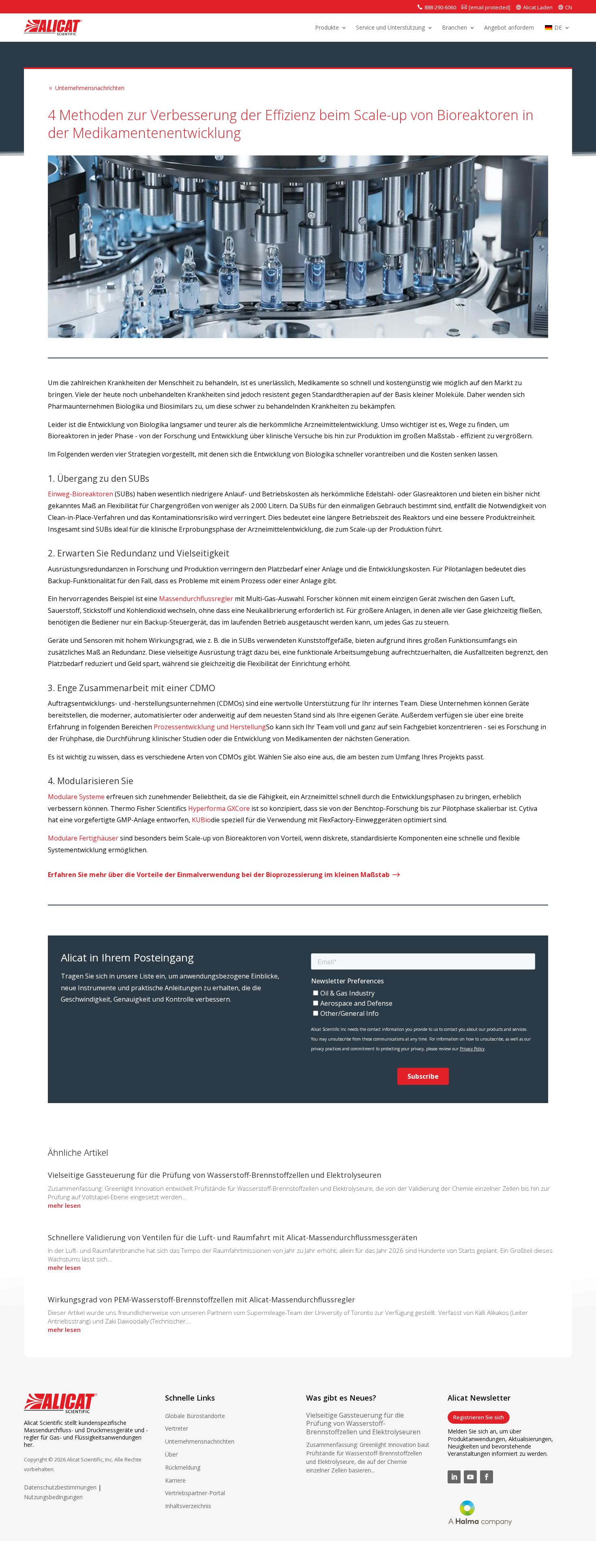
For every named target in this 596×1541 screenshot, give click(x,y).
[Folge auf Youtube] (470, 1476)
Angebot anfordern (509, 28)
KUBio (201, 819)
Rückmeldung (182, 1467)
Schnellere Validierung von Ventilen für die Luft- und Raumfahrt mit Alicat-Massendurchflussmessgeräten (232, 1237)
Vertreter (176, 1428)
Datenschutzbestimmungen (60, 1487)
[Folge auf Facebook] (486, 1476)
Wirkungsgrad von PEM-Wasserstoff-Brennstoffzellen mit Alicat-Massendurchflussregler (201, 1299)
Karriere (175, 1480)
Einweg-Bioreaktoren (80, 493)
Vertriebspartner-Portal (195, 1493)
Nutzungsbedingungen (53, 1497)
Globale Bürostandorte (195, 1416)
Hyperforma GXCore (219, 808)
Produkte (327, 28)
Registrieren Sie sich (478, 1417)
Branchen (454, 28)
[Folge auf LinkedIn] (454, 1476)
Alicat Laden (538, 7)
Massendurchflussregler (196, 598)
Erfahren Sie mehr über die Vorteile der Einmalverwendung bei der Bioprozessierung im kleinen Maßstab (224, 874)
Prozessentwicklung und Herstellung (210, 726)
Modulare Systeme (76, 796)
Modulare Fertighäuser (83, 838)
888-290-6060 (440, 7)
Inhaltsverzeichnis (188, 1506)
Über (171, 1454)
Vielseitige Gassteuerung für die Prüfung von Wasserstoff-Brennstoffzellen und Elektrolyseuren (214, 1175)
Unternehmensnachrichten (86, 88)
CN (568, 7)
